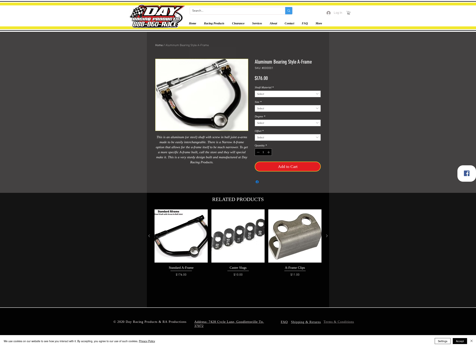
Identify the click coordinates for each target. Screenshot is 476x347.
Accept (460, 341)
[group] (238, 245)
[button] (349, 13)
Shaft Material (264, 87)
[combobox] (288, 94)
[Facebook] (466, 173)
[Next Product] (327, 236)
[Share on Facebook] (257, 182)
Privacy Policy (147, 341)
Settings (442, 341)
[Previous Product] (149, 236)
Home (159, 45)
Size (258, 101)
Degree (260, 116)
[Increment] (268, 152)
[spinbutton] (263, 152)
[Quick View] (181, 236)
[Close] (471, 341)
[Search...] (288, 10)
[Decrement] (257, 152)
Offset (259, 130)
